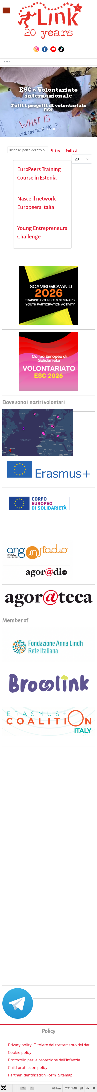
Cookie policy (19, 1052)
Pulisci (71, 150)
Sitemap (65, 1075)
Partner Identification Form (32, 1075)
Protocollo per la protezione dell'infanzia (44, 1060)
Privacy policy (20, 1044)
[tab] (38, 129)
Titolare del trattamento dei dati (62, 1044)
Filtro (55, 150)
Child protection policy (27, 1067)
